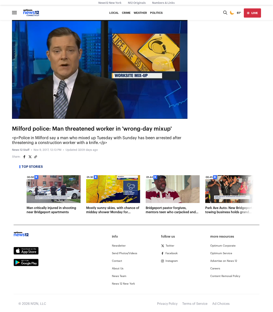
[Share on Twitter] (30, 156)
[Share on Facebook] (24, 156)
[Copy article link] (35, 156)
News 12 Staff (20, 150)
